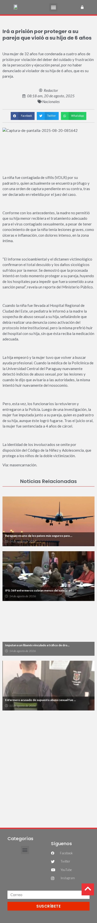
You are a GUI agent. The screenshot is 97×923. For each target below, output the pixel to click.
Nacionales (51, 101)
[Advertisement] (48, 766)
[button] (53, 7)
